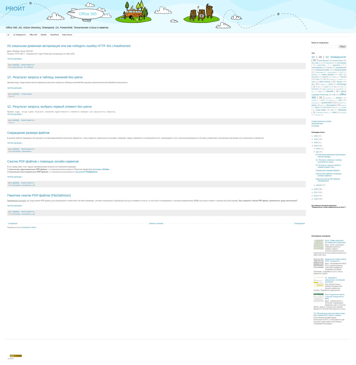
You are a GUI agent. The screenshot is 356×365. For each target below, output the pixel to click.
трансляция (332, 72)
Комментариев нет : (28, 65)
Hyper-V (327, 87)
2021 (316, 139)
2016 (316, 196)
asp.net (343, 77)
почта (329, 67)
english (322, 84)
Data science (67, 35)
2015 (316, 199)
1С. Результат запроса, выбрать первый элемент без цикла (49, 106)
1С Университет (19, 35)
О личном (315, 126)
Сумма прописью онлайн (321, 121)
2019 (316, 146)
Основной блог (317, 124)
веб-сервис (316, 63)
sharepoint (331, 105)
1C (8, 35)
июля (318, 149)
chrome (340, 79)
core (313, 82)
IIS (25, 67)
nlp (334, 95)
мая (317, 152)
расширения (341, 67)
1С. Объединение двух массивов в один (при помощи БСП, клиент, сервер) (329, 314)
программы (101, 169)
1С (13, 96)
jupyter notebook (328, 89)
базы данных (323, 61)
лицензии (337, 65)
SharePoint (54, 35)
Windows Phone (323, 112)
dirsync (340, 82)
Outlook (339, 98)
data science (325, 81)
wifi (332, 110)
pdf (34, 185)
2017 (316, 192)
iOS (341, 87)
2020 (316, 143)
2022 (316, 136)
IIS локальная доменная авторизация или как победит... (330, 156)
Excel (331, 84)
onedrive (328, 98)
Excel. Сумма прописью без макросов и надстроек (335, 241)
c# (325, 79)
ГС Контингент (328, 63)
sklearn (344, 105)
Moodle (44, 35)
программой (86, 172)
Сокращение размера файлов (28, 132)
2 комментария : (27, 94)
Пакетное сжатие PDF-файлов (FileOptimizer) (39, 195)
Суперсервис (320, 72)
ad (341, 75)
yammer (343, 112)
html (319, 87)
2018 (316, 189)
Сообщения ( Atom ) (29, 227)
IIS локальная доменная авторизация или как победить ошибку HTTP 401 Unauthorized (68, 46)
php (341, 100)
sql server (327, 107)
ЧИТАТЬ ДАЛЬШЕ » (15, 59)
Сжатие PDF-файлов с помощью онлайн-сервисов (43, 161)
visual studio (321, 110)
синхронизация (340, 70)
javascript (315, 89)
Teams (344, 107)
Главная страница (156, 223)
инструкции (16, 151)
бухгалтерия (338, 61)
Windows (30, 67)
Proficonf (341, 103)
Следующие (13, 223)
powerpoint (315, 103)
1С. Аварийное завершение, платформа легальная (335, 280)
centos (332, 79)
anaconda (315, 77)
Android (325, 77)
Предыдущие (299, 223)
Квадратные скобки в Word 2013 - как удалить (335, 260)
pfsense (332, 100)
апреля (319, 185)
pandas (314, 100)
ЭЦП (341, 72)
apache (334, 77)
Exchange (342, 84)
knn (313, 91)
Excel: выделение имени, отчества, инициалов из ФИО (335, 297)
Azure (317, 79)
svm (336, 107)
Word (334, 112)
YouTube (317, 115)
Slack (317, 107)
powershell (327, 102)
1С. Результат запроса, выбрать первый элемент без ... (328, 166)
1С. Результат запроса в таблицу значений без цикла (44, 77)
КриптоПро (322, 65)
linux (321, 91)
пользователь (26, 151)
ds (313, 84)
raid (322, 105)
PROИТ (15, 9)
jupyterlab (340, 89)
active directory (17, 67)
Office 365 (33, 35)
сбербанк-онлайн (323, 70)
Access (314, 74)
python (314, 105)
